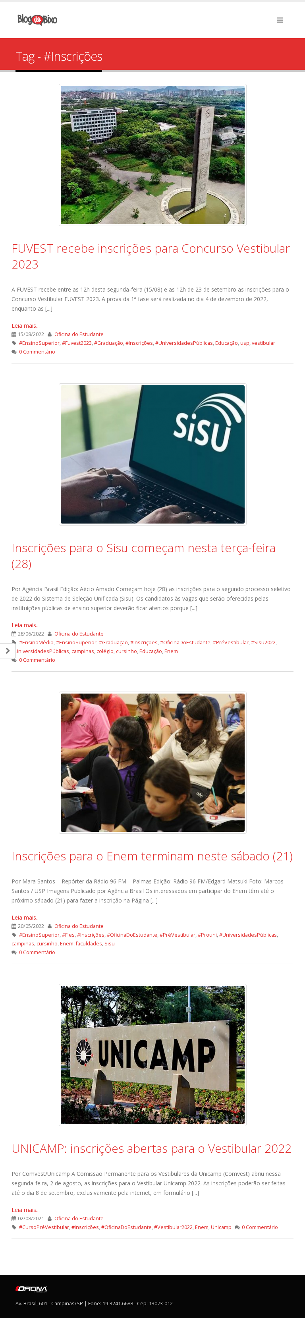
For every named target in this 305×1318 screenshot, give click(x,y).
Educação (226, 343)
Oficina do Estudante (79, 334)
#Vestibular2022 (173, 1227)
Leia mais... (26, 325)
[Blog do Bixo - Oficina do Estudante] (37, 20)
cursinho (126, 651)
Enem (171, 651)
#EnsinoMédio (36, 642)
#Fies (68, 934)
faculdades (89, 943)
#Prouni (207, 934)
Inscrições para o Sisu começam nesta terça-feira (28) (144, 555)
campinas (82, 651)
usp (244, 343)
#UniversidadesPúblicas (184, 343)
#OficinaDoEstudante (185, 642)
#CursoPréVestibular (44, 1227)
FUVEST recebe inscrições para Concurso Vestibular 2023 (151, 256)
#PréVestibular (231, 642)
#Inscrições (139, 343)
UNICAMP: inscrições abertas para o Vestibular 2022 (151, 1148)
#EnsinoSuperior (39, 343)
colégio (105, 651)
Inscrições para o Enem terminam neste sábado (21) (152, 856)
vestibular (263, 343)
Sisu (109, 943)
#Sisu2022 (263, 642)
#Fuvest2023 (77, 343)
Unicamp (221, 1227)
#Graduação (108, 343)
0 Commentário (37, 351)
